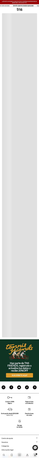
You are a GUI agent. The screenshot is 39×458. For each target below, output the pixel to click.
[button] (4, 455)
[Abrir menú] (19, 455)
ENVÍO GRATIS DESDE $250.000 (19, 6)
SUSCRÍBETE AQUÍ (19, 375)
